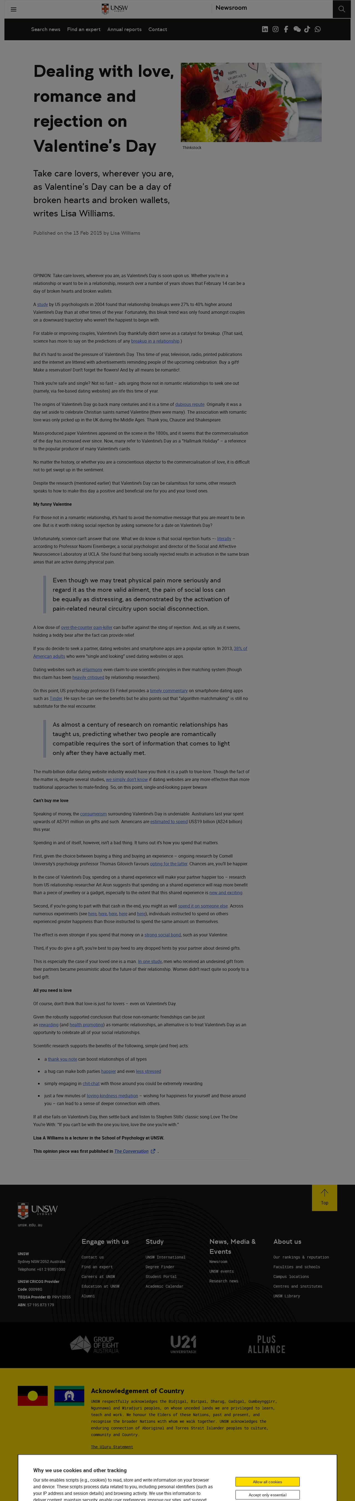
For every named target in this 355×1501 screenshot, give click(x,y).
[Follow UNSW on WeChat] (296, 29)
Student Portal (161, 1276)
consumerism (93, 814)
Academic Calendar (164, 1286)
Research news (223, 1280)
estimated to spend (169, 821)
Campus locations (291, 1276)
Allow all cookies (267, 1482)
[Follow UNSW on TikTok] (307, 29)
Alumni (88, 1295)
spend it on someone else (203, 906)
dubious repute (189, 404)
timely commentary (169, 691)
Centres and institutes (297, 1286)
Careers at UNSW (98, 1276)
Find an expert (84, 29)
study (42, 304)
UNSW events (221, 1271)
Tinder (56, 698)
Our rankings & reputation (301, 1257)
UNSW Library (286, 1295)
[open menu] (13, 9)
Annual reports (124, 29)
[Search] (342, 9)
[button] (324, 1198)
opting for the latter (168, 864)
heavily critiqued (88, 677)
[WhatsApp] (318, 29)
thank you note (62, 1059)
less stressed (148, 1071)
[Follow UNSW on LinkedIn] (265, 29)
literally (224, 538)
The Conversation (136, 1151)
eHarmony (92, 669)
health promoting (86, 1025)
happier (108, 1071)
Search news (45, 29)
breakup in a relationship (155, 341)
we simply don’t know (127, 779)
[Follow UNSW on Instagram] (275, 29)
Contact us (93, 1257)
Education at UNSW (100, 1286)
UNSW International (166, 1257)
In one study (150, 961)
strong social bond (162, 935)
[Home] (115, 9)
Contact (157, 29)
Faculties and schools (296, 1266)
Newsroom (218, 1261)
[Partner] (229, 9)
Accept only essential (267, 1495)
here (92, 914)
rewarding (49, 1025)
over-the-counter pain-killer (86, 627)
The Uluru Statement (112, 1446)
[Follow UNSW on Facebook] (286, 29)
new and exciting (225, 893)
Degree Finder (160, 1266)
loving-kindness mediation (112, 1096)
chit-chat (91, 1083)
